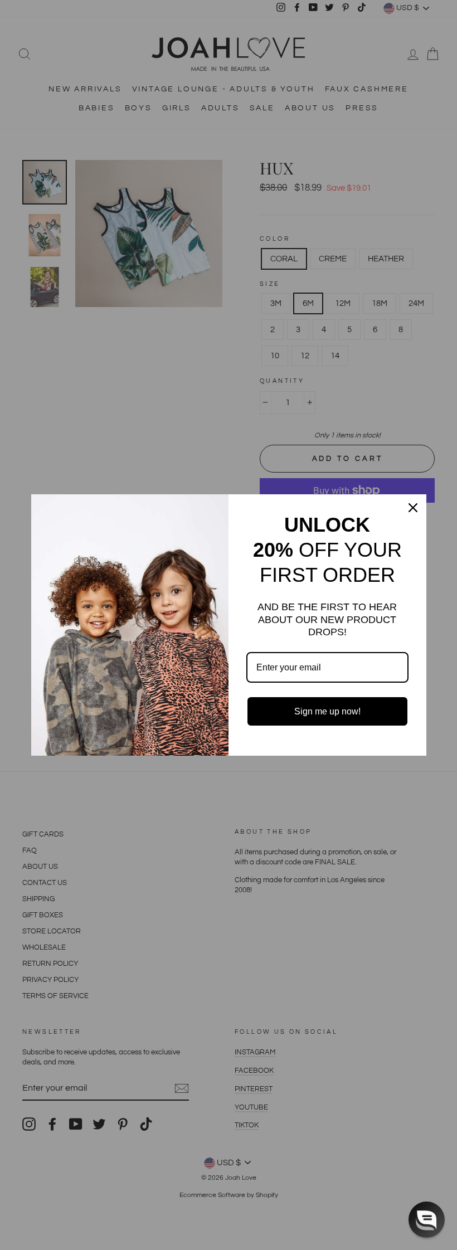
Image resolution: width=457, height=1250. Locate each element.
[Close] (413, 507)
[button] (427, 1220)
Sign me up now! (327, 711)
